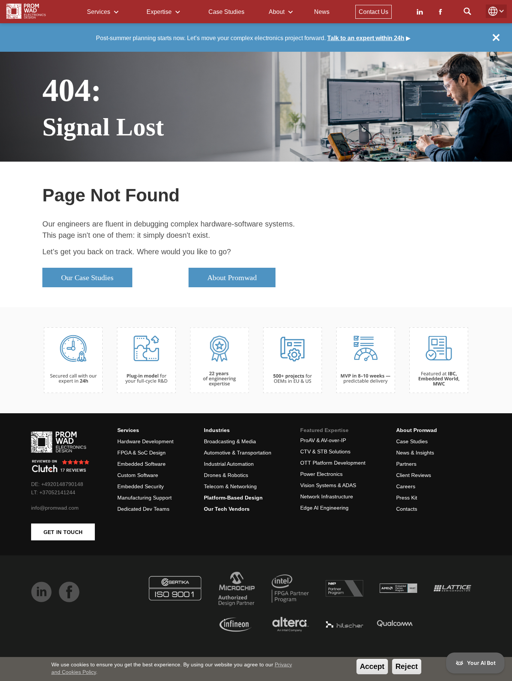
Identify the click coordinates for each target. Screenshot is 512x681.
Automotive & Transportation (237, 453)
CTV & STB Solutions (325, 451)
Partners (406, 464)
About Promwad (232, 277)
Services (99, 12)
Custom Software (137, 475)
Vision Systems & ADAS (328, 485)
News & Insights (415, 453)
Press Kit (406, 498)
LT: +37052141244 (53, 492)
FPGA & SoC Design (141, 453)
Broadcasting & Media (230, 441)
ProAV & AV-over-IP (323, 440)
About (277, 12)
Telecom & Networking (230, 486)
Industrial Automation (229, 464)
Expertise (160, 12)
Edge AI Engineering (324, 508)
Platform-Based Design (233, 498)
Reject (406, 666)
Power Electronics (321, 474)
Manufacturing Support (144, 498)
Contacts (406, 509)
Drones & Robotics (226, 475)
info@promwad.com (55, 508)
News (321, 12)
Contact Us (373, 12)
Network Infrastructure (326, 497)
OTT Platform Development (332, 463)
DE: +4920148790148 (57, 484)
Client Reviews (413, 475)
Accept (372, 666)
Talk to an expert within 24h (365, 38)
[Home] (26, 11)
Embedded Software (141, 464)
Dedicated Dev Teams (143, 509)
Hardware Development (145, 441)
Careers (405, 486)
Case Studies (226, 12)
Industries (217, 430)
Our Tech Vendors (227, 509)
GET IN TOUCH (63, 532)
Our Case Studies (87, 277)
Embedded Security (140, 486)
